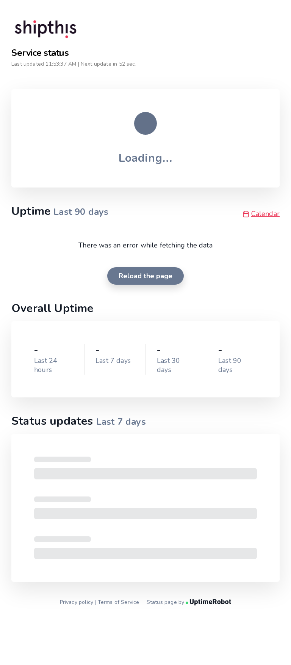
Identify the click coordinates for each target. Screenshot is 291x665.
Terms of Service (118, 602)
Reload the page (145, 275)
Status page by (166, 602)
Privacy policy (77, 602)
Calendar (265, 214)
